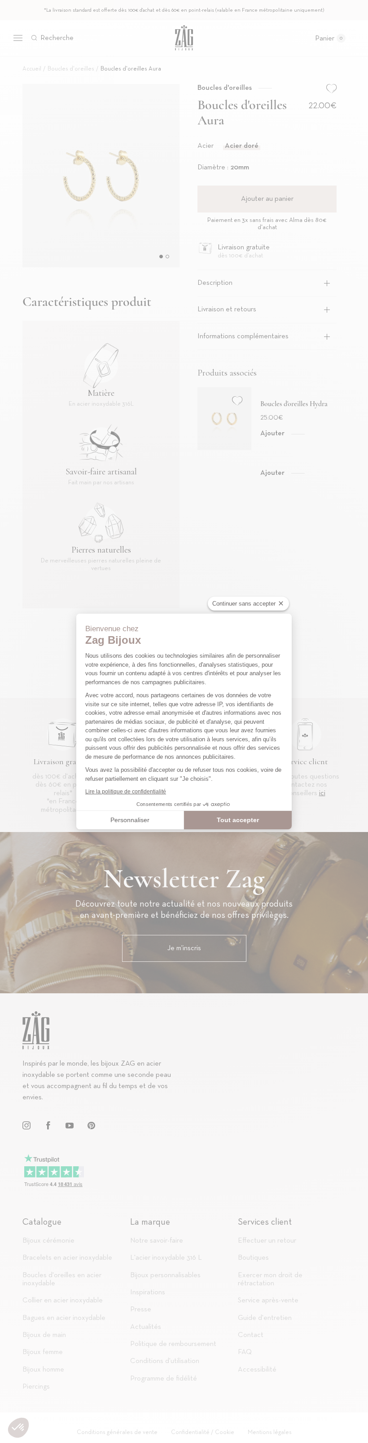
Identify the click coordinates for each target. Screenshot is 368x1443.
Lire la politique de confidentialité (125, 791)
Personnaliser (129, 819)
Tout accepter (238, 819)
